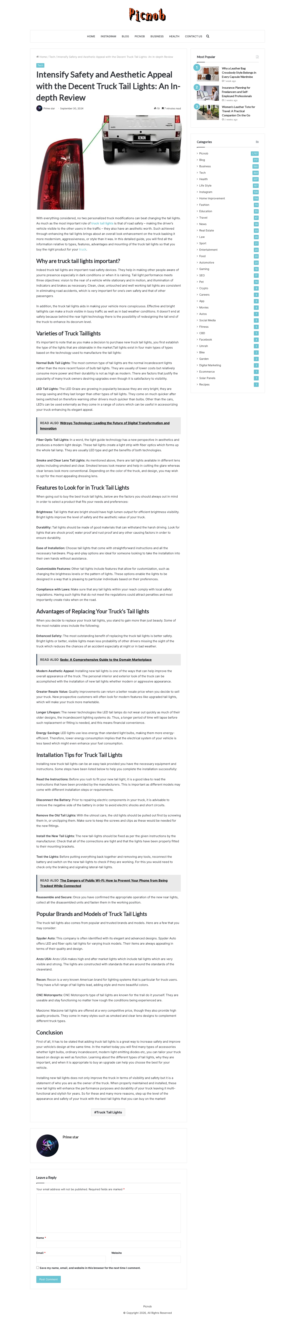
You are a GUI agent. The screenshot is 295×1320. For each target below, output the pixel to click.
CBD (202, 333)
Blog (125, 36)
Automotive (206, 262)
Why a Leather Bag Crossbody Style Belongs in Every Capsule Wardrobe (239, 72)
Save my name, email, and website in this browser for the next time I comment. (90, 1267)
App (201, 301)
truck (82, 249)
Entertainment (208, 249)
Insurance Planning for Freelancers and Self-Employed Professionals (237, 92)
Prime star (71, 1137)
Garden (204, 358)
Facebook (205, 339)
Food (202, 256)
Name (41, 1237)
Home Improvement (212, 198)
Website (116, 1252)
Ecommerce (207, 371)
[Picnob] (147, 15)
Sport (202, 243)
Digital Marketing (210, 365)
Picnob (140, 36)
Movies (204, 307)
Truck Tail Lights (109, 1112)
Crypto (203, 288)
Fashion (204, 204)
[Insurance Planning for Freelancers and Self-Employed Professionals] (208, 93)
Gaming (204, 269)
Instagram (108, 36)
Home (91, 36)
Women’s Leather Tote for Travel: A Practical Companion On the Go (238, 111)
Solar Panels (207, 378)
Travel (203, 217)
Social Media (207, 320)
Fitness (204, 326)
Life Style (205, 185)
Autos (203, 313)
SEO (202, 275)
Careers (204, 294)
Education (205, 211)
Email (41, 1252)
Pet (201, 281)
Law (202, 236)
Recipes (204, 384)
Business (157, 36)
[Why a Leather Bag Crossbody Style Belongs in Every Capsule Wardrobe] (208, 73)
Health (174, 36)
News (202, 224)
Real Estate (206, 230)
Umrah (203, 346)
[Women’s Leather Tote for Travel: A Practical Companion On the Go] (208, 112)
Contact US (193, 36)
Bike (202, 352)
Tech (52, 56)
